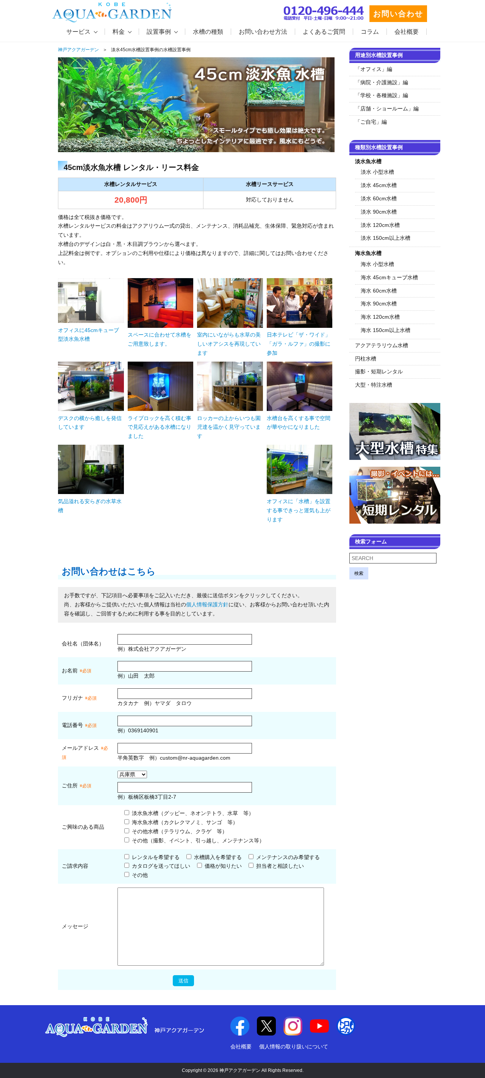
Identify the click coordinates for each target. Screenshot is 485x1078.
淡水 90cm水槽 (379, 212)
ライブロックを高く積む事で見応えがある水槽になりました (159, 427)
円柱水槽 (365, 359)
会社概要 (406, 31)
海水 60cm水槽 (379, 291)
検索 (358, 573)
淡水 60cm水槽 (379, 198)
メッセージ (75, 926)
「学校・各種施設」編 (381, 95)
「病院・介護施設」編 (381, 82)
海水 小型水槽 (377, 264)
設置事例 (159, 31)
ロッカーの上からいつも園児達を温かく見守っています (229, 427)
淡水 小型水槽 (377, 172)
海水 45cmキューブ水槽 (389, 277)
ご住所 (76, 785)
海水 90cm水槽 (379, 304)
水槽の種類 (208, 31)
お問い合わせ (398, 13)
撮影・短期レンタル (379, 371)
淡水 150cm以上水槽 (385, 238)
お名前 (70, 670)
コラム (370, 31)
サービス (78, 31)
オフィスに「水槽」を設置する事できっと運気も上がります (298, 510)
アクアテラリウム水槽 (381, 345)
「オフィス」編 (373, 69)
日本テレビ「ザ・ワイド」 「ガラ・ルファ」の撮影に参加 (301, 344)
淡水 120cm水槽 (380, 225)
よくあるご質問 (324, 31)
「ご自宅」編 (371, 122)
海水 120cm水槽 (380, 317)
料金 (119, 31)
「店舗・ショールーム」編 (387, 108)
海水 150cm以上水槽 (385, 330)
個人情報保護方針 (207, 604)
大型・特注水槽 (373, 385)
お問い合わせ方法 (263, 31)
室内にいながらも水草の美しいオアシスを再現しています (229, 344)
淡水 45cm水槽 (379, 185)
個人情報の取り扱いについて (293, 1046)
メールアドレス (80, 748)
